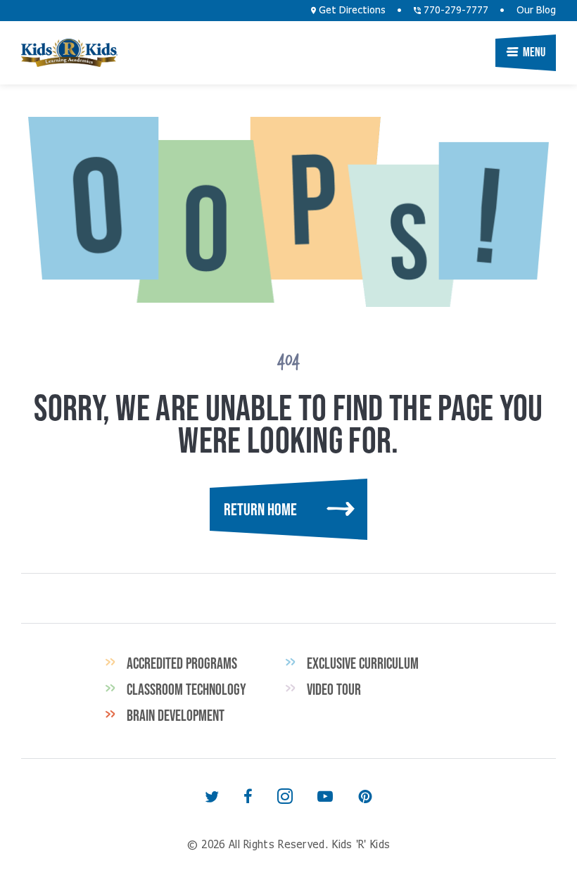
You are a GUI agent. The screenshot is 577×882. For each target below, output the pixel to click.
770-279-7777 (454, 10)
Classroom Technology (186, 689)
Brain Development (175, 715)
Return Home (260, 509)
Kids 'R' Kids (69, 53)
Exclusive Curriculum (363, 663)
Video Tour (334, 689)
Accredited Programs (182, 663)
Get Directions (351, 10)
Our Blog (536, 10)
